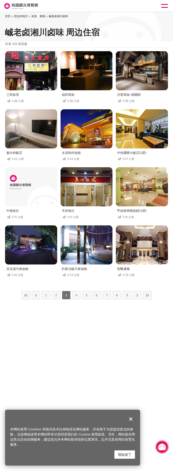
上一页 (36, 295)
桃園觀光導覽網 (20, 6)
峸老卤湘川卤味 (58, 16)
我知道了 (124, 454)
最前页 (26, 295)
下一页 (137, 295)
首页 (8, 16)
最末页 (147, 295)
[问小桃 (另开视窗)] (162, 447)
